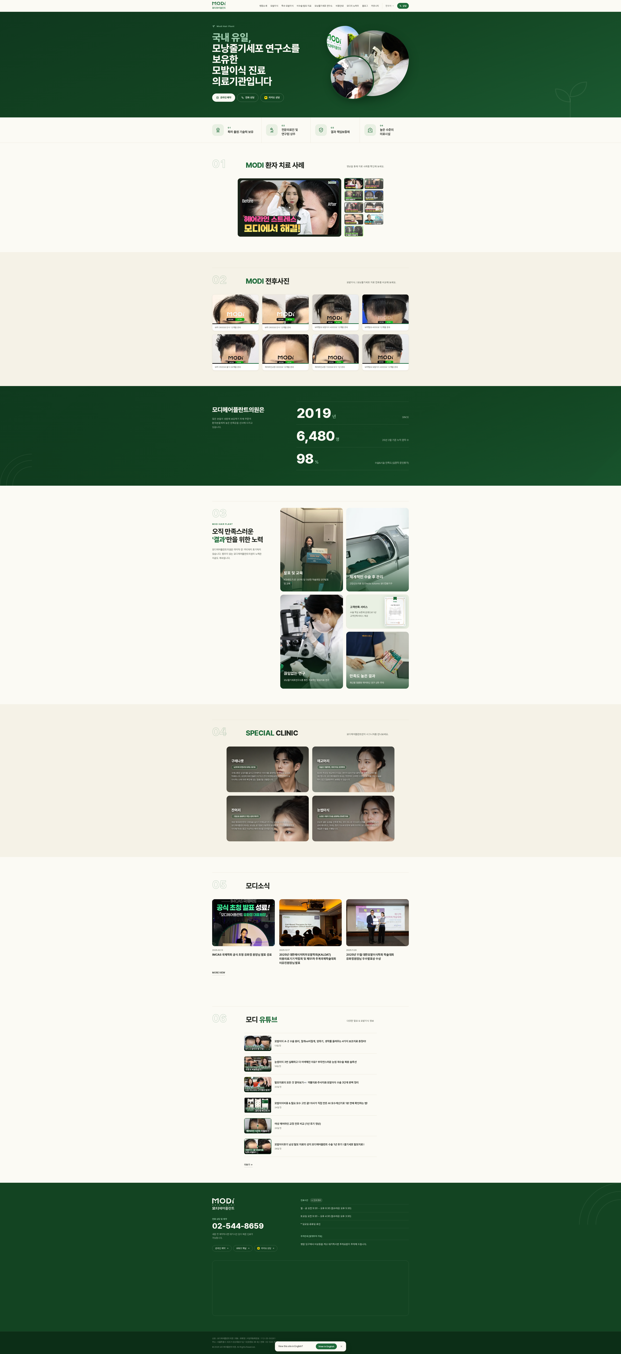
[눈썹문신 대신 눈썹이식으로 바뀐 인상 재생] (353, 219)
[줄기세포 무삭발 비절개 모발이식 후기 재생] (374, 219)
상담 (405, 6)
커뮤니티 (375, 6)
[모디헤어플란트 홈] (219, 5)
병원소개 (263, 6)
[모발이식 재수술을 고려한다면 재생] (353, 207)
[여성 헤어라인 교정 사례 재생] (374, 207)
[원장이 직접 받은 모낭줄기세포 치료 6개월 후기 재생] (374, 183)
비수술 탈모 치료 (304, 6)
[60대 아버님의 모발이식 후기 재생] (353, 195)
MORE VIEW (218, 972)
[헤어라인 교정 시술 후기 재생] (289, 207)
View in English (326, 1346)
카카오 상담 (274, 97)
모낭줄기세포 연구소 (323, 6)
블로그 (365, 6)
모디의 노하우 (353, 6)
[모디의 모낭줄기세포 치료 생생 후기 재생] (353, 231)
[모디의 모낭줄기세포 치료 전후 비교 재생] (374, 195)
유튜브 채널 (243, 1248)
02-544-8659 (238, 1226)
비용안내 (339, 6)
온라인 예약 (225, 97)
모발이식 (274, 6)
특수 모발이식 (287, 6)
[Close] (341, 1346)
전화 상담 (249, 97)
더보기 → (248, 1164)
